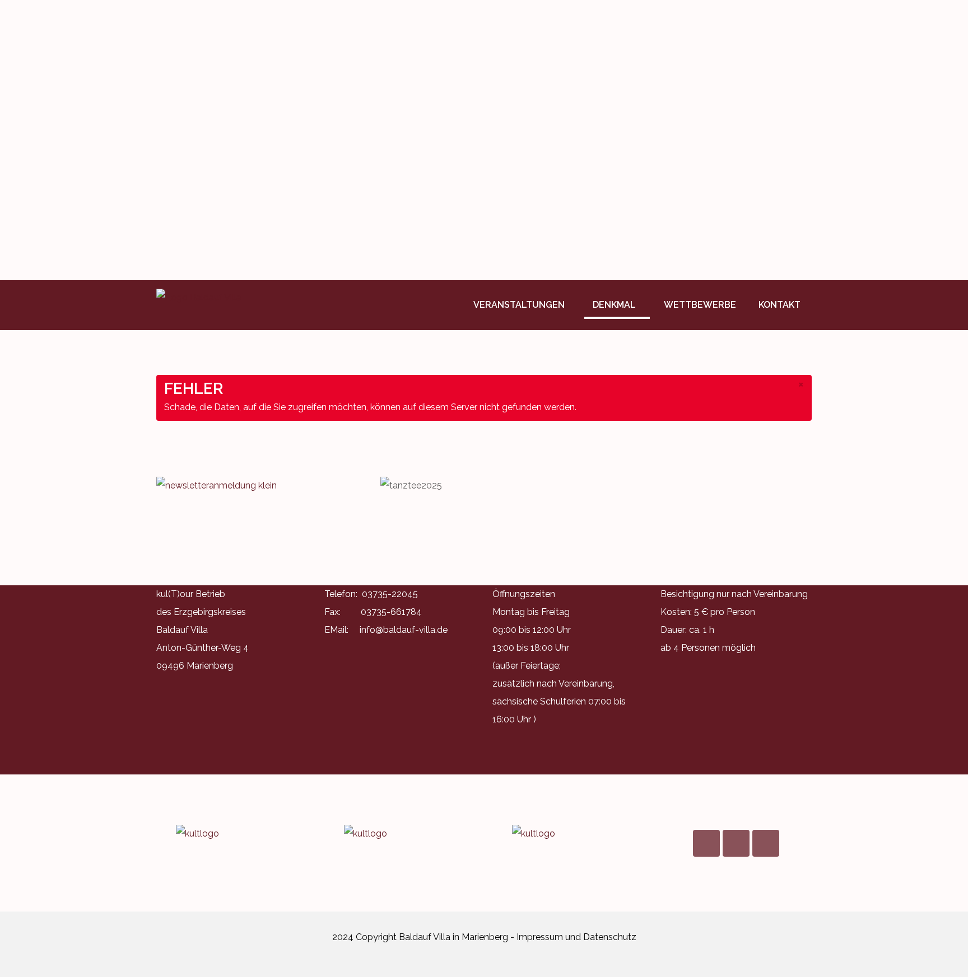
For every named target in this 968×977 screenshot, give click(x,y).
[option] (484, 140)
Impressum (539, 937)
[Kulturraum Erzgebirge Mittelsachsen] (568, 834)
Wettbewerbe (700, 304)
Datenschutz (609, 937)
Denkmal (614, 304)
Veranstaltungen (519, 304)
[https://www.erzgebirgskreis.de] (400, 834)
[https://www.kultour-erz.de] (232, 834)
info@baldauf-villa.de (404, 629)
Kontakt (779, 304)
